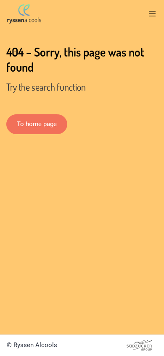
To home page (37, 124)
